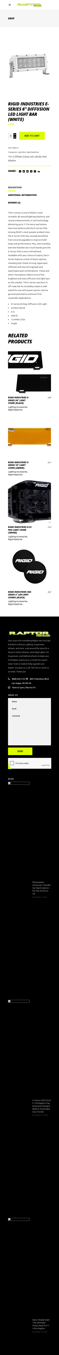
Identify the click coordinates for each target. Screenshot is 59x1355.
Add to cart (32, 135)
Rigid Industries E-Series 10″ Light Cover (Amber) (18, 465)
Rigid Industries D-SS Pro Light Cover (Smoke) (20, 530)
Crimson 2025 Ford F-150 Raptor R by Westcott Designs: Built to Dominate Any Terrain (41, 1106)
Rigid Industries (33, 152)
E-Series (26, 156)
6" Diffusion (17, 156)
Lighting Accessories (17, 407)
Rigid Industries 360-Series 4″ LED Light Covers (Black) (20, 594)
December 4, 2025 (39, 897)
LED (31, 156)
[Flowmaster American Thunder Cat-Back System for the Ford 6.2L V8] (19, 889)
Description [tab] (15, 187)
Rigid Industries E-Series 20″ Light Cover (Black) (18, 400)
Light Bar (38, 156)
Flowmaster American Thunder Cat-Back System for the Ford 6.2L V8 (41, 888)
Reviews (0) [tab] (14, 202)
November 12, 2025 (40, 1115)
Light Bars (22, 152)
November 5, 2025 (39, 1332)
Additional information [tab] (22, 195)
